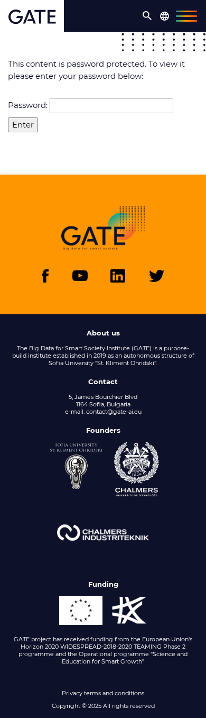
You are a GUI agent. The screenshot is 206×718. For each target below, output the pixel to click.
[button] (147, 16)
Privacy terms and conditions (103, 693)
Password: (29, 105)
